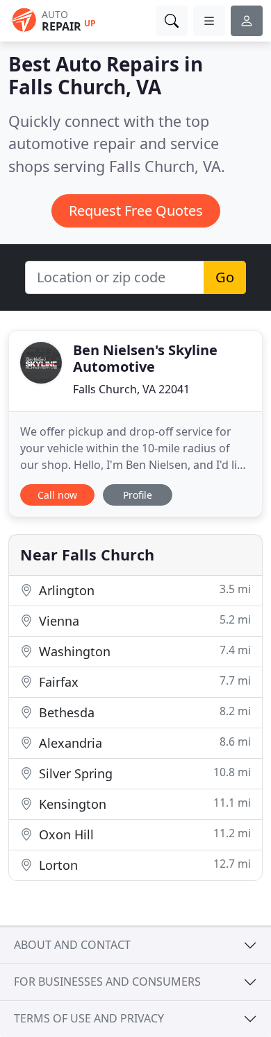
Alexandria (143, 742)
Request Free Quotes (136, 210)
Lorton (143, 864)
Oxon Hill (143, 834)
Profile (137, 495)
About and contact (72, 944)
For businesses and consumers (107, 981)
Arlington (143, 590)
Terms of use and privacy (89, 1018)
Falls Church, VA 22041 (131, 389)
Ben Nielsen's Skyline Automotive (145, 358)
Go (224, 277)
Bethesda (143, 712)
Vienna (143, 620)
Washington (143, 651)
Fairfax (143, 681)
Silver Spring (143, 773)
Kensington (143, 803)
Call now (57, 495)
